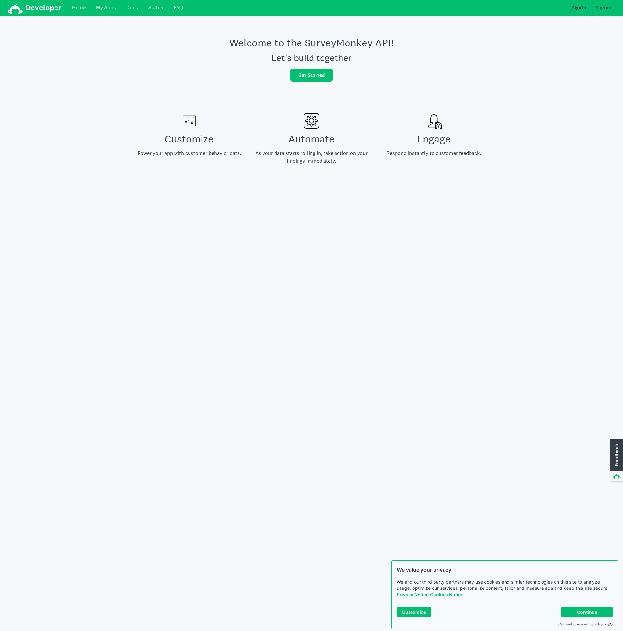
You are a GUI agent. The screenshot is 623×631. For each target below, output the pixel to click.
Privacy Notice (413, 594)
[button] (616, 461)
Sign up (603, 8)
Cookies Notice (446, 594)
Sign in (579, 8)
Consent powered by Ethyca (582, 624)
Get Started (311, 75)
